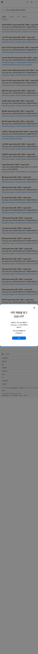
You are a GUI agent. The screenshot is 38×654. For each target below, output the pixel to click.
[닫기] (34, 308)
